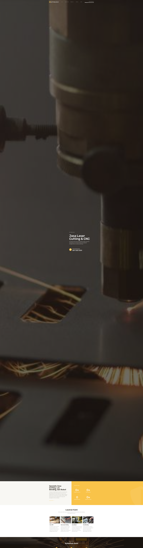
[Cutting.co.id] (53, 1)
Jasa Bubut (74, 524)
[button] (52, 500)
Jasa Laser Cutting (65, 524)
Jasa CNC (51, 524)
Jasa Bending (86, 524)
